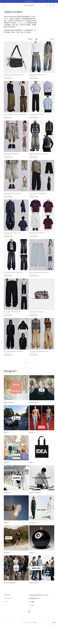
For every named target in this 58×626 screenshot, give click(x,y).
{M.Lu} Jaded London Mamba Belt (36, 311)
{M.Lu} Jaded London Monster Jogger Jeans (39, 272)
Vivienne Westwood (10, 583)
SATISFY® (6, 552)
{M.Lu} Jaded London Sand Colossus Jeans (38, 351)
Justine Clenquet (34, 492)
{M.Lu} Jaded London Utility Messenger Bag (13, 74)
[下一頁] (33, 361)
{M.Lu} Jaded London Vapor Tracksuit (12, 232)
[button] (4, 5)
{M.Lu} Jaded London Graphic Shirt (37, 232)
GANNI (6, 462)
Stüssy (31, 552)
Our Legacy (32, 522)
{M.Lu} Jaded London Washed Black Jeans (13, 272)
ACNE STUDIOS (8, 402)
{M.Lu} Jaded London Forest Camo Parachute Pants (15, 114)
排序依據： (30, 39)
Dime (5, 432)
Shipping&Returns (8, 598)
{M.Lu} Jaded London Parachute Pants (37, 193)
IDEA (30, 462)
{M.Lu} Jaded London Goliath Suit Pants (12, 311)
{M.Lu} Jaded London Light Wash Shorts (12, 193)
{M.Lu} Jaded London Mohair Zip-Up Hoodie (13, 351)
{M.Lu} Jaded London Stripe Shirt (36, 114)
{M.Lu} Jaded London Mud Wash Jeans (37, 74)
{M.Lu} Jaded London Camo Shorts (11, 153)
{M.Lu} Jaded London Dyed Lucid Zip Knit (38, 153)
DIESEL (31, 432)
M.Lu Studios (27, 622)
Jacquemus (7, 492)
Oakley (6, 522)
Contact (6, 601)
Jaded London (33, 583)
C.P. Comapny (33, 402)
